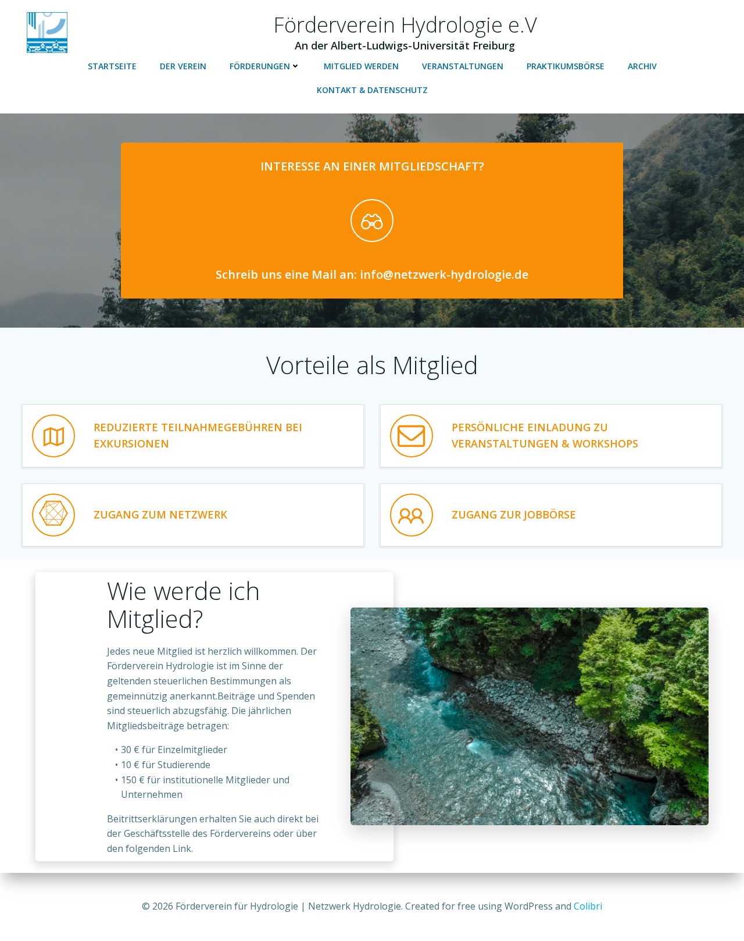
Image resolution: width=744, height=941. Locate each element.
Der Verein (183, 66)
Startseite (112, 66)
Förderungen (260, 66)
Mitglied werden (361, 66)
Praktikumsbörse (565, 66)
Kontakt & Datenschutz (372, 89)
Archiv (642, 66)
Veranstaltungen (462, 66)
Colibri (588, 906)
